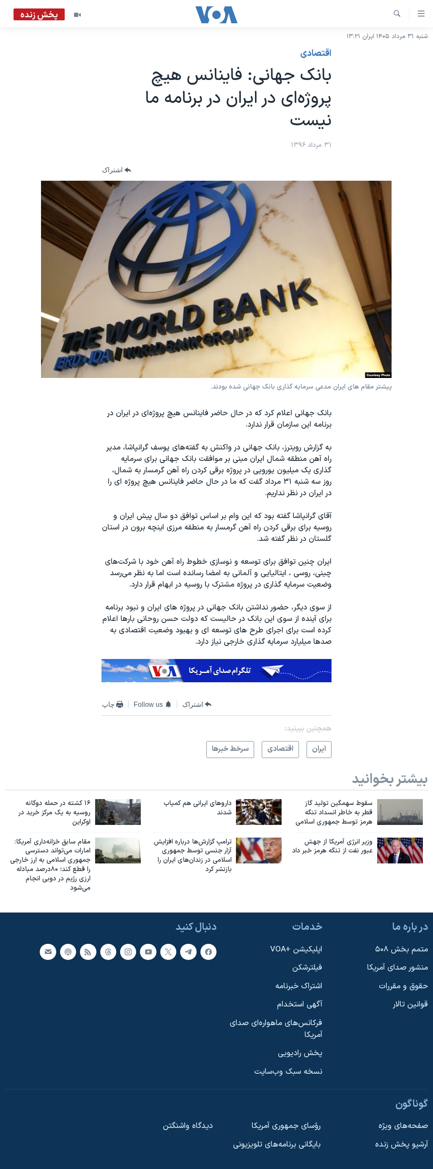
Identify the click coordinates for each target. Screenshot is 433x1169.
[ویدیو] (77, 14)
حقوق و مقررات (403, 986)
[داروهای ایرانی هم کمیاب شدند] (259, 812)
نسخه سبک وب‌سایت (288, 1071)
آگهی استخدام (299, 1004)
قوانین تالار (410, 1004)
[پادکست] (68, 951)
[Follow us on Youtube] (148, 951)
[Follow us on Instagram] (128, 951)
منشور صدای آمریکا (397, 967)
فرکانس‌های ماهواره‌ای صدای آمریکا (276, 1029)
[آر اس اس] (88, 951)
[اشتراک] (48, 951)
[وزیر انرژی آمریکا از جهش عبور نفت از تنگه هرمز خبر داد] (400, 850)
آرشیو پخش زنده (401, 1144)
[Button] (117, 170)
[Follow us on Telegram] (188, 951)
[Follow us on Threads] (108, 951)
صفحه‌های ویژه (403, 1126)
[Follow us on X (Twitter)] (168, 951)
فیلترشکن (307, 967)
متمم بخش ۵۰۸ (401, 949)
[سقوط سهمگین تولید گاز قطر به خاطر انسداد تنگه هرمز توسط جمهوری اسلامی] (400, 812)
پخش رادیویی (300, 1053)
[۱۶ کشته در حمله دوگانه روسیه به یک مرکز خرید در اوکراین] (118, 812)
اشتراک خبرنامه (298, 986)
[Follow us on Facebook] (208, 951)
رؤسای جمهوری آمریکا (286, 1126)
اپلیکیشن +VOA (296, 949)
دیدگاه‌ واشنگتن (188, 1126)
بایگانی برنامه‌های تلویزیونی (277, 1144)
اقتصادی (316, 54)
